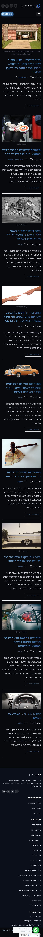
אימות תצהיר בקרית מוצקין (31, 895)
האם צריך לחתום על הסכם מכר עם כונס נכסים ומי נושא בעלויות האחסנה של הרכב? (22, 316)
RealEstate (22, 77)
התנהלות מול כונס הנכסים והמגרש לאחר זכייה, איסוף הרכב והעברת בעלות (23, 388)
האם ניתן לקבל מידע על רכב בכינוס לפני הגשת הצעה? (22, 559)
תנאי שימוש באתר (34, 803)
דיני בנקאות (37, 845)
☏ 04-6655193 (7, 14)
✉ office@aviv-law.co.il (32, 921)
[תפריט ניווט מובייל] (38, 14)
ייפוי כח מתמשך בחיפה (32, 885)
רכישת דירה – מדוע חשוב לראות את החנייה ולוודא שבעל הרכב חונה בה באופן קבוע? (23, 66)
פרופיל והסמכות (35, 905)
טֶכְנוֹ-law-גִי (19, 159)
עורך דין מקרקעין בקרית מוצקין (30, 875)
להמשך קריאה (32, 106)
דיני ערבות (37, 850)
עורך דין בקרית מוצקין (33, 870)
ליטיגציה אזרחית (35, 840)
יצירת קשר (37, 813)
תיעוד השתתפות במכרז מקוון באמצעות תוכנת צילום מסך (21, 152)
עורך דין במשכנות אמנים (32, 880)
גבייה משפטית (36, 835)
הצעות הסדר (36, 900)
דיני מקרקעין (36, 825)
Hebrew (23, 935)
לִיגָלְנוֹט (10, 159)
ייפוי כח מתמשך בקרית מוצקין (30, 890)
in (11, 6)
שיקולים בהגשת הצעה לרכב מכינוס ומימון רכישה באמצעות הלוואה (22, 642)
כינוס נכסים (37, 855)
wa (3, 6)
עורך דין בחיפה (35, 865)
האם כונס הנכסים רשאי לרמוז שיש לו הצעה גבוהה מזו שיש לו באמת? (24, 235)
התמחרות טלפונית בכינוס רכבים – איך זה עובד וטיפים (23, 474)
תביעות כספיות (35, 860)
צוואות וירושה (36, 830)
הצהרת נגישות (36, 808)
